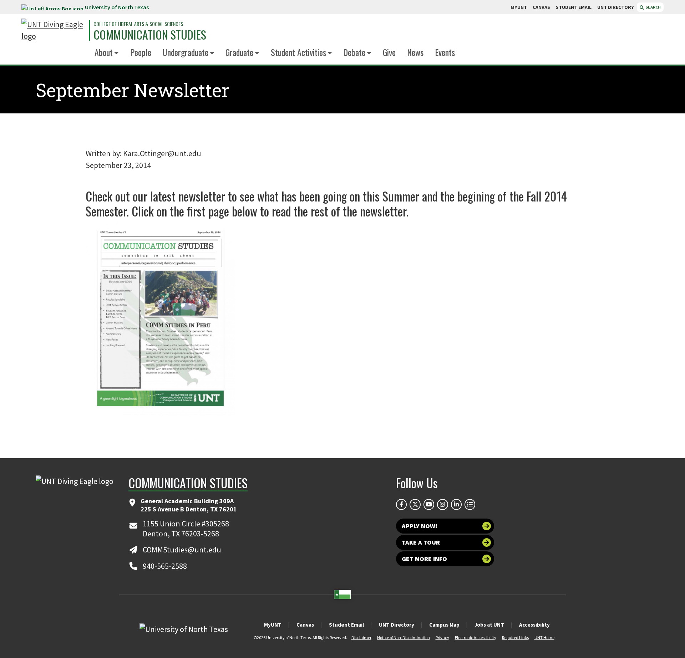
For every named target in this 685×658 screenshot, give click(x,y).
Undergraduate (185, 52)
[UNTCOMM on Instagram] (442, 504)
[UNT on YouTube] (428, 504)
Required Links (515, 637)
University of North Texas (117, 7)
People (140, 52)
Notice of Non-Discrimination (403, 637)
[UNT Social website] (470, 504)
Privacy (442, 637)
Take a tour (421, 542)
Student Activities (298, 52)
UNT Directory (396, 624)
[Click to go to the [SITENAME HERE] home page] (53, 30)
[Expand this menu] (116, 53)
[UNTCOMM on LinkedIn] (456, 504)
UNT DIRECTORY (615, 7)
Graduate (239, 52)
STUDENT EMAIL (574, 7)
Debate (354, 52)
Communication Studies (149, 34)
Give (389, 52)
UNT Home (544, 637)
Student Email (346, 624)
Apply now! (419, 526)
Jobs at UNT (489, 624)
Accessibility (534, 624)
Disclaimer (361, 637)
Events (445, 52)
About (104, 52)
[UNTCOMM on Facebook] (401, 504)
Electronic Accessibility (475, 637)
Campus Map (444, 624)
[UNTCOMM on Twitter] (415, 504)
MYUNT (519, 7)
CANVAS (541, 7)
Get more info (424, 559)
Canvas (305, 624)
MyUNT (272, 624)
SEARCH (653, 7)
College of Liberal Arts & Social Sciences (138, 23)
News (415, 52)
